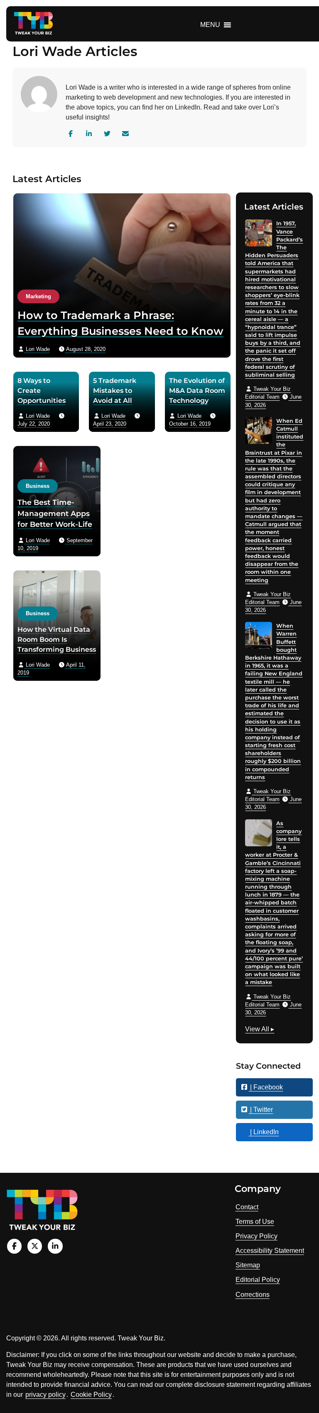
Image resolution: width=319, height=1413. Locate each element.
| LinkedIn (263, 1131)
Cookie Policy (91, 1394)
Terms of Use (255, 1221)
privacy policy (45, 1394)
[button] (210, 25)
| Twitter (260, 1109)
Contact (247, 1207)
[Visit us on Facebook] (14, 1246)
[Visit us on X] (35, 1246)
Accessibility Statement (270, 1250)
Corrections (253, 1294)
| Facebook (265, 1087)
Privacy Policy (256, 1236)
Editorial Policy (258, 1279)
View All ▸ (259, 1030)
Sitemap (248, 1265)
